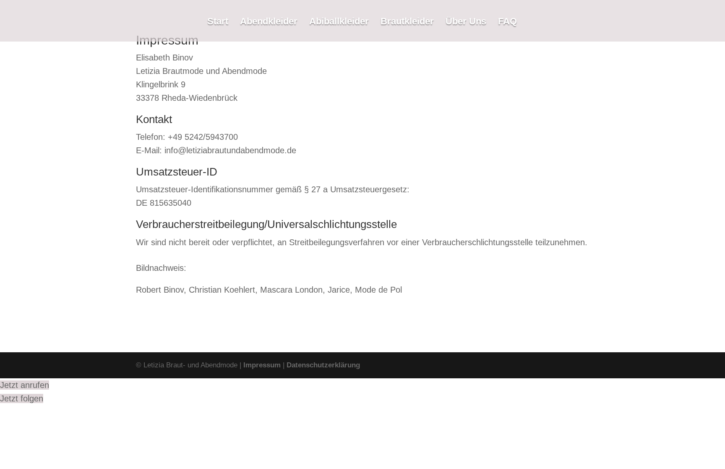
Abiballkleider (339, 22)
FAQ (507, 22)
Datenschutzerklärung (323, 365)
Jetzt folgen (21, 398)
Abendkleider (268, 22)
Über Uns (466, 22)
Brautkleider (407, 22)
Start (217, 22)
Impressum (262, 365)
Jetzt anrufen (24, 385)
